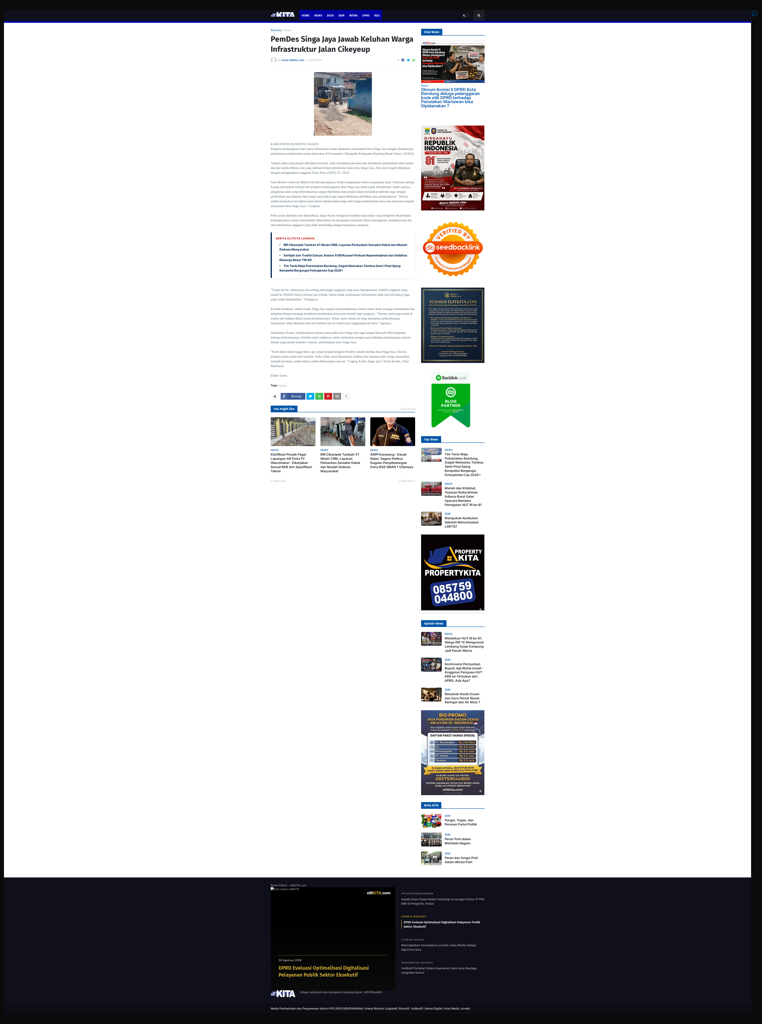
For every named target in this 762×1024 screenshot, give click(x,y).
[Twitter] (408, 60)
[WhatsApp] (413, 60)
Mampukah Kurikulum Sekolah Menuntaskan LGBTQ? (462, 522)
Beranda (276, 30)
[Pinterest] (328, 396)
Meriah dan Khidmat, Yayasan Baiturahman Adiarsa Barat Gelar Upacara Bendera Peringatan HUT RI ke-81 (463, 496)
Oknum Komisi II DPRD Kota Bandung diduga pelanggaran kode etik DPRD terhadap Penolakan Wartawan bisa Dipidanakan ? (450, 97)
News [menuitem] (318, 15)
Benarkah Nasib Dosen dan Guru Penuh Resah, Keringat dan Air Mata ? (462, 698)
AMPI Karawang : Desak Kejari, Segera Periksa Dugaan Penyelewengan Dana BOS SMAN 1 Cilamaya (391, 460)
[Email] (337, 396)
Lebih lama (406, 481)
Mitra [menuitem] (353, 15)
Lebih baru (280, 481)
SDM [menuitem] (341, 15)
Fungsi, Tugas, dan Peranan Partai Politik (461, 822)
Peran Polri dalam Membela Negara (458, 841)
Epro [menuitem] (365, 15)
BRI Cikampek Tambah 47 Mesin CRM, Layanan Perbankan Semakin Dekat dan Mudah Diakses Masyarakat (340, 462)
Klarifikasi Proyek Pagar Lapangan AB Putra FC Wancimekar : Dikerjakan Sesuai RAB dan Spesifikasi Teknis (291, 462)
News (287, 30)
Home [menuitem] (306, 15)
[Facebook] (402, 60)
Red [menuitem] (377, 15)
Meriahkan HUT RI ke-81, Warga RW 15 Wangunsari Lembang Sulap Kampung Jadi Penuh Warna (464, 644)
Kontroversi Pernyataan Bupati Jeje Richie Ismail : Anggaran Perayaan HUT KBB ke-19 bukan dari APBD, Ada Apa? (464, 672)
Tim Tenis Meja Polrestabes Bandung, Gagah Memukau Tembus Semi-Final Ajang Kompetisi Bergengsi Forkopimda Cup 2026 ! (464, 464)
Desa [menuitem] (330, 15)
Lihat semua (407, 408)
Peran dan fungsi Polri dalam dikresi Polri (461, 860)
